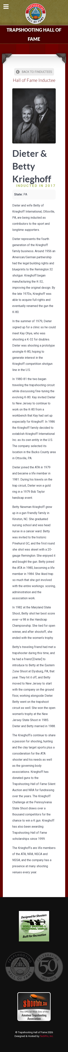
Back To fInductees (36, 72)
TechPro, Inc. (46, 1036)
